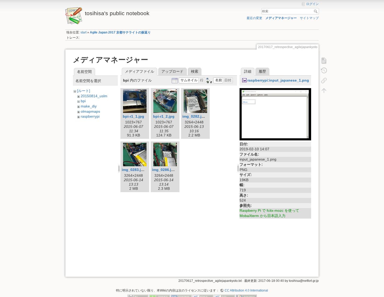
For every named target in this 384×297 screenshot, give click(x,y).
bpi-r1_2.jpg (163, 116)
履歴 (262, 71)
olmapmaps (90, 111)
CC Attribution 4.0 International (246, 290)
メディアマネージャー (281, 18)
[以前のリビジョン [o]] (324, 70)
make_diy (89, 106)
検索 (316, 11)
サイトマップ (309, 18)
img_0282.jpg (194, 116)
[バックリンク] (324, 80)
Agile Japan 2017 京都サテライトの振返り (120, 32)
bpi (83, 101)
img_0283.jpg (134, 170)
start (83, 32)
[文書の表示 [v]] (324, 60)
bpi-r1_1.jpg (133, 116)
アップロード (172, 71)
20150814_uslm (94, 96)
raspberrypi (90, 116)
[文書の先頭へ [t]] (324, 90)
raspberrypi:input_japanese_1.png (278, 80)
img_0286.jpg (164, 170)
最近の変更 (254, 18)
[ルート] (83, 91)
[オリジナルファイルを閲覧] (275, 114)
